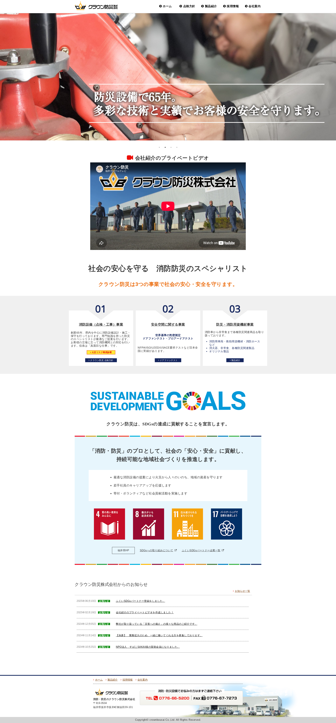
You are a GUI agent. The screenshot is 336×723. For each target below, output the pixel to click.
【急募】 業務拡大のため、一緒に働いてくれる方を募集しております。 (159, 635)
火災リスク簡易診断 (102, 352)
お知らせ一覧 (242, 591)
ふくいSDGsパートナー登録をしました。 (140, 600)
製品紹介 (211, 6)
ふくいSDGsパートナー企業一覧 (201, 550)
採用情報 (233, 6)
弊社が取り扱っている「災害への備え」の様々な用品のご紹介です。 (156, 623)
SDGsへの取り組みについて (156, 550)
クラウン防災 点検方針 (101, 360)
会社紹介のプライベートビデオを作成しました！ (145, 612)
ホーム (167, 6)
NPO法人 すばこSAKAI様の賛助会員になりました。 (148, 646)
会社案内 (254, 6)
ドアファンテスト (169, 360)
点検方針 (189, 6)
